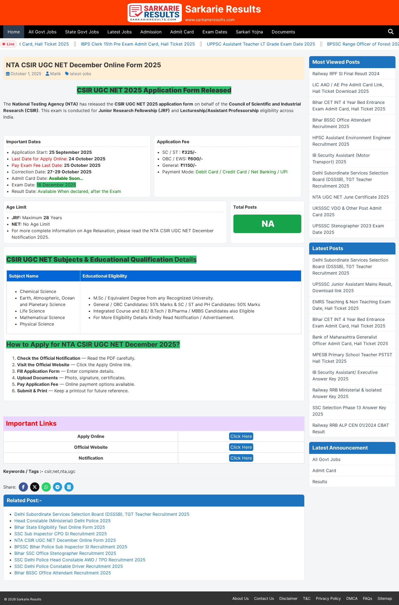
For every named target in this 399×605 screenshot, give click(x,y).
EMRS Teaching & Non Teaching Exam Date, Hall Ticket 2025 (351, 305)
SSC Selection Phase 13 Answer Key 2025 (349, 411)
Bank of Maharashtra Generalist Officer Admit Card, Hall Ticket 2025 (350, 340)
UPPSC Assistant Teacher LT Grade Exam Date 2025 (256, 44)
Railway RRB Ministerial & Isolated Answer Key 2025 (347, 393)
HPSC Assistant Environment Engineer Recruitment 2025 (351, 141)
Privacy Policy (328, 598)
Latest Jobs (119, 31)
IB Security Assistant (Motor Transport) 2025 (341, 158)
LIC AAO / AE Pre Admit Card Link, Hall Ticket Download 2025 (348, 88)
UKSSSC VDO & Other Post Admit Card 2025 (347, 211)
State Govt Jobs (82, 31)
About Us (240, 598)
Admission (151, 31)
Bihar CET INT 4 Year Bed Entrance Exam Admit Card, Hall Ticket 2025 (348, 106)
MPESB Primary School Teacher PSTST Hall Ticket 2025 (352, 358)
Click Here (241, 436)
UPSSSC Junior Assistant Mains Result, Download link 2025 (352, 287)
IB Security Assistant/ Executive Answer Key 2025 (345, 375)
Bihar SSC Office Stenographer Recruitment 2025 (65, 553)
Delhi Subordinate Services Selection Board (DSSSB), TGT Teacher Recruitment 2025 (101, 514)
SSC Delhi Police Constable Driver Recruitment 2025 (68, 566)
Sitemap (385, 598)
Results (319, 481)
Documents (283, 31)
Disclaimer (288, 598)
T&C (307, 598)
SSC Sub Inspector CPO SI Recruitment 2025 (60, 533)
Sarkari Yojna (249, 31)
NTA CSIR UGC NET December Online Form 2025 (65, 540)
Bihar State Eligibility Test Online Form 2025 (59, 527)
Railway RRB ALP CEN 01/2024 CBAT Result (350, 428)
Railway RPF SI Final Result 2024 (345, 73)
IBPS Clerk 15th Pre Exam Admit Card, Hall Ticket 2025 (133, 44)
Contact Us (264, 598)
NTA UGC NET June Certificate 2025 (350, 197)
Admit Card (182, 31)
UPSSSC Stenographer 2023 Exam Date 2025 (348, 229)
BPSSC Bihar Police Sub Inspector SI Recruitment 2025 (70, 546)
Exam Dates (214, 31)
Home (14, 31)
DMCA (351, 598)
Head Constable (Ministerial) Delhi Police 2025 (62, 520)
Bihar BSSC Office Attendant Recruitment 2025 (62, 572)
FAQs (367, 598)
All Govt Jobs (42, 31)
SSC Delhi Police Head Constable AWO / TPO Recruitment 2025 (79, 559)
